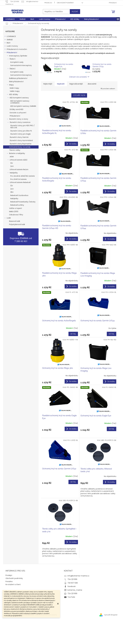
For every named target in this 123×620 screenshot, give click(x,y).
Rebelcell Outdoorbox (19, 195)
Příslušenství (12, 52)
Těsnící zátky (14, 150)
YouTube (71, 597)
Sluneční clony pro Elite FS (21, 131)
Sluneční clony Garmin (19, 137)
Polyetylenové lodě (17, 224)
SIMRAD (10, 39)
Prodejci (48, 3)
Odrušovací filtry (16, 214)
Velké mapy (15, 91)
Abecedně (92, 84)
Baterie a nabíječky (17, 153)
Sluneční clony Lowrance (20, 122)
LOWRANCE (11, 36)
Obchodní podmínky (65, 3)
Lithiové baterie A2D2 (18, 160)
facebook (72, 586)
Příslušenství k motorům (17, 49)
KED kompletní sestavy (19, 97)
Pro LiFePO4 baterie (18, 179)
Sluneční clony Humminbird (21, 140)
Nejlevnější (47, 84)
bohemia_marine (75, 590)
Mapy (11, 85)
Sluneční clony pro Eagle (20, 134)
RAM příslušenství (16, 81)
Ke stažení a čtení (13, 584)
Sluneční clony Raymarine (20, 144)
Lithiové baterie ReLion (19, 169)
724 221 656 (72, 579)
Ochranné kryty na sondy (19, 147)
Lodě (9, 218)
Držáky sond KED (16, 109)
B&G (8, 43)
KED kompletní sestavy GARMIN (23, 106)
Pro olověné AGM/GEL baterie (22, 176)
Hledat (75, 12)
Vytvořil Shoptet (110, 614)
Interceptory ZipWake (18, 56)
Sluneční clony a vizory (18, 119)
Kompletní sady (16, 62)
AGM (12, 156)
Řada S (12, 59)
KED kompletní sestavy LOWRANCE (19, 102)
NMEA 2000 (13, 211)
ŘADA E (12, 68)
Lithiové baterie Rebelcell (20, 182)
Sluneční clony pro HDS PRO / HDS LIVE (22, 126)
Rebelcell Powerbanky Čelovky (22, 202)
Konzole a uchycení (18, 112)
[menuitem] (10, 19)
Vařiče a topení (15, 208)
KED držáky (13, 94)
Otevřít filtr (79, 95)
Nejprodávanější (76, 84)
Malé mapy (14, 88)
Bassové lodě (14, 221)
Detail (73, 334)
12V (11, 163)
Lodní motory (12, 46)
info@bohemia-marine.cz (78, 576)
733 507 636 (73, 583)
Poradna (9, 581)
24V (12, 166)
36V (11, 192)
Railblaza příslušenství (18, 78)
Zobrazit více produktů (78, 77)
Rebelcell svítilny (17, 205)
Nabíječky (14, 173)
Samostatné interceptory (21, 65)
